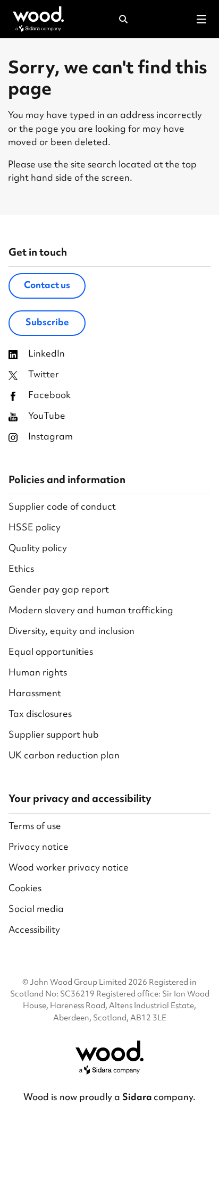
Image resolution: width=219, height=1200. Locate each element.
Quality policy (38, 549)
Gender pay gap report (59, 591)
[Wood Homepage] (38, 19)
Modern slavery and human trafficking (91, 611)
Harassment (35, 694)
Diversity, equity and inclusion (71, 632)
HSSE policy (35, 528)
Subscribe (47, 323)
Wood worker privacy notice (69, 868)
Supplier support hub (54, 736)
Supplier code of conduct (62, 508)
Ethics (21, 570)
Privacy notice (39, 848)
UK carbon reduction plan (64, 756)
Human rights (38, 673)
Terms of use (35, 827)
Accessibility (34, 931)
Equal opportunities (51, 653)
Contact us (47, 286)
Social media (36, 910)
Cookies (25, 889)
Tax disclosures (40, 715)
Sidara (138, 1098)
